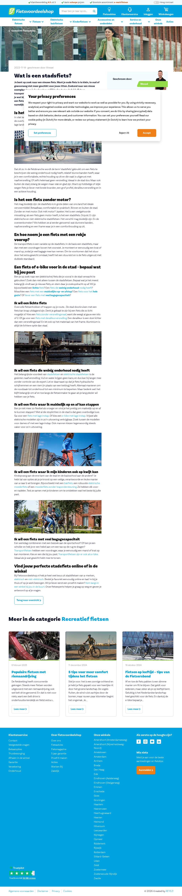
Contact (13, 740)
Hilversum (99, 826)
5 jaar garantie (58, 753)
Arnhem (98, 761)
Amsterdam (100, 756)
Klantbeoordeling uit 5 (43, 2)
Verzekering (15, 766)
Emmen (98, 787)
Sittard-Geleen (101, 856)
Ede (96, 774)
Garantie (13, 762)
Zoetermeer (100, 869)
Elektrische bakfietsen (56, 21)
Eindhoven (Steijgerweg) (107, 782)
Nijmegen (99, 835)
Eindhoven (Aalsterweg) (106, 778)
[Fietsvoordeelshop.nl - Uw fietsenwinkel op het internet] (31, 11)
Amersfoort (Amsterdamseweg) (110, 740)
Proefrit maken (59, 758)
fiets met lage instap (38, 416)
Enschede (99, 791)
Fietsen (37, 21)
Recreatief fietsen (85, 619)
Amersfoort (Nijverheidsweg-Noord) (109, 746)
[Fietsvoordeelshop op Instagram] (145, 741)
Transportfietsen (23, 550)
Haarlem (98, 804)
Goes (96, 795)
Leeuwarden (100, 830)
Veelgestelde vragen (19, 745)
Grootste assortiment (110, 2)
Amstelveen (100, 752)
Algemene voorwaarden (21, 891)
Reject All (124, 132)
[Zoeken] (94, 11)
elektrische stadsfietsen (76, 374)
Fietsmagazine (58, 749)
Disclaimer (42, 891)
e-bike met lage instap (73, 416)
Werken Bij (57, 766)
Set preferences (42, 133)
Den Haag (99, 769)
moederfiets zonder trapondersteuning (56, 487)
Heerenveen (100, 809)
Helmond (99, 821)
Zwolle (97, 878)
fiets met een (51, 291)
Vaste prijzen (74, 2)
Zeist (96, 865)
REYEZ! (169, 891)
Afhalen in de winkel (19, 758)
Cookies (67, 891)
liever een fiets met (47, 295)
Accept (147, 133)
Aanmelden (145, 770)
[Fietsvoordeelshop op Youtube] (152, 741)
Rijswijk (97, 848)
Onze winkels (158, 21)
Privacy (56, 891)
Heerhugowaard (102, 813)
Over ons (56, 740)
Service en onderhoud (136, 21)
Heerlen (98, 817)
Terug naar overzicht (28, 600)
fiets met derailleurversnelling (51, 318)
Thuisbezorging (17, 753)
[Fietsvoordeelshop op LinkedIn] (159, 741)
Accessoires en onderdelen (106, 21)
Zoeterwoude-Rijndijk (105, 874)
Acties (169, 21)
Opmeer (98, 839)
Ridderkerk (99, 843)
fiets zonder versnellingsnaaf (51, 314)
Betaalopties (15, 749)
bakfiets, (68, 483)
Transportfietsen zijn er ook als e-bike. (78, 554)
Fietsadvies (57, 745)
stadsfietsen (53, 374)
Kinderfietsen (80, 21)
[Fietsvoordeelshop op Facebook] (138, 741)
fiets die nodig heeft (71, 288)
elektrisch (19, 579)
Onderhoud (15, 771)
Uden (97, 861)
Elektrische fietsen (18, 21)
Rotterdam (99, 852)
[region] (92, 115)
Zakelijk (55, 771)
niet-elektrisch (36, 579)
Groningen (99, 800)
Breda (97, 765)
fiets (38, 288)
